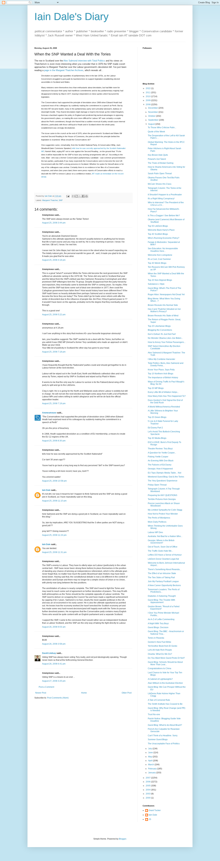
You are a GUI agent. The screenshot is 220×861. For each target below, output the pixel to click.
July (150, 748)
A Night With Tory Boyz (158, 623)
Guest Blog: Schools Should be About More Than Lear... (165, 663)
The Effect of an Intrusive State (162, 573)
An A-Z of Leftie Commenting (161, 619)
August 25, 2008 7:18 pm (53, 352)
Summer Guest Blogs (158, 739)
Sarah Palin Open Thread (160, 173)
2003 (148, 794)
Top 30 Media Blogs (157, 438)
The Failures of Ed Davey (159, 465)
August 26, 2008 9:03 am (53, 627)
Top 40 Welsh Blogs (157, 263)
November (153, 112)
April (150, 760)
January (152, 772)
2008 (148, 104)
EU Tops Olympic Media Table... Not (164, 473)
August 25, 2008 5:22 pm (53, 314)
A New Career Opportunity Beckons (164, 585)
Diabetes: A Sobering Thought (162, 596)
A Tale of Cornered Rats (159, 700)
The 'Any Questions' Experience (162, 480)
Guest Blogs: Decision (158, 627)
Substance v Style (156, 284)
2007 (148, 778)
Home (84, 693)
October (152, 116)
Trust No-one (154, 714)
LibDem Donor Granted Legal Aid (163, 559)
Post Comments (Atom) (58, 698)
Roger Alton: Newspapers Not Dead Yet (166, 294)
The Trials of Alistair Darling (160, 163)
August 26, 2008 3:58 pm (53, 644)
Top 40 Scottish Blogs (158, 234)
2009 (148, 100)
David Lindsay (49, 653)
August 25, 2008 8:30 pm (53, 441)
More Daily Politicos (157, 522)
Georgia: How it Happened (160, 468)
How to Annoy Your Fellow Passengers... (166, 342)
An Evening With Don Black (160, 460)
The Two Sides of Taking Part (161, 577)
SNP (61, 200)
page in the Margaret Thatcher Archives (63, 70)
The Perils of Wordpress (159, 518)
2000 (148, 798)
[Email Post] (67, 196)
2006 (148, 782)
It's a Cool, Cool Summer (159, 259)
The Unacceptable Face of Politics (164, 743)
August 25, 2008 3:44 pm (53, 223)
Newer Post (40, 693)
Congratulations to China (159, 668)
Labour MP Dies (155, 532)
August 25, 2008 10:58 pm (54, 481)
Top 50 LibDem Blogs (158, 226)
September (153, 120)
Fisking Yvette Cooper (158, 456)
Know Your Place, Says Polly (161, 369)
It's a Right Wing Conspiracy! (161, 198)
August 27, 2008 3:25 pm (53, 681)
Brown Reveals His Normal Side (163, 305)
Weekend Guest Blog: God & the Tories (166, 477)
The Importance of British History (163, 377)
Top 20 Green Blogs (157, 417)
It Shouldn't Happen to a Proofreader (165, 194)
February (152, 768)
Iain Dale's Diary (71, 16)
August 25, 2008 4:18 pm (53, 260)
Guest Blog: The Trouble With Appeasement (161, 601)
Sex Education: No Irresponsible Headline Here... (163, 249)
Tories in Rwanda (156, 638)
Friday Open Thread (157, 485)
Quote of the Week (156, 131)
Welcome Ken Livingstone (160, 255)
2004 (148, 790)
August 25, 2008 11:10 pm (54, 501)
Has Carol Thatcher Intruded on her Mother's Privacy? (164, 310)
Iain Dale (46, 490)
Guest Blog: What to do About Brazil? (165, 725)
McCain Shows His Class (159, 184)
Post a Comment (46, 687)
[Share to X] (80, 196)
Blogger (122, 839)
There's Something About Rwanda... (164, 569)
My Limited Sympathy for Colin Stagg (165, 510)
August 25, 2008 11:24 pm (54, 535)
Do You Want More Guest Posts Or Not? (166, 658)
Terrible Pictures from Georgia (162, 499)
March (151, 764)
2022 (148, 88)
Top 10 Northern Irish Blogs (160, 373)
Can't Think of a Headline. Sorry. (163, 735)
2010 (148, 96)
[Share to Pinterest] (86, 196)
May (150, 756)
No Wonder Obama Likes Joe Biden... (165, 338)
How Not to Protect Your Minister (163, 514)
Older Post (126, 693)
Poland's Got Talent (157, 159)
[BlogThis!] (76, 196)
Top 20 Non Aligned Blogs (160, 280)
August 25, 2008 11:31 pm (54, 552)
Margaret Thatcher (50, 200)
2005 (148, 785)
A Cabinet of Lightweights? (160, 679)
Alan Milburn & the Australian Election (165, 683)
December (153, 108)
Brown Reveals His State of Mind (163, 315)
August (151, 124)
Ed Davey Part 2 (155, 427)
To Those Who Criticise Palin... (162, 127)
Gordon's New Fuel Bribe (159, 642)
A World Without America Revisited (164, 407)
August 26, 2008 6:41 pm (53, 664)
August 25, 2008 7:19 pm (53, 403)
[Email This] (73, 196)
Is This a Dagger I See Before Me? (164, 215)
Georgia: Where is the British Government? (161, 541)
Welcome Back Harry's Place (161, 230)
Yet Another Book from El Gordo (162, 646)
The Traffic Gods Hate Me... (160, 551)
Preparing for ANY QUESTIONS (162, 495)
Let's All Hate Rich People (160, 650)
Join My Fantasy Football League (163, 581)
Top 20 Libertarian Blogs (159, 326)
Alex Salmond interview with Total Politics (84, 60)
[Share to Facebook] (83, 196)
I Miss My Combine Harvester (161, 359)
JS (150, 819)
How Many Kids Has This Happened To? (167, 396)
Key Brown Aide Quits (158, 155)
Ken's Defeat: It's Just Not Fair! (162, 334)
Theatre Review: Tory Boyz (160, 448)
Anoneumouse (49, 413)
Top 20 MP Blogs (156, 388)
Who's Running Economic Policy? (163, 238)
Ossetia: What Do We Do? (160, 654)
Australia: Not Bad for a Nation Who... (165, 536)
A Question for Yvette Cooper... (162, 453)
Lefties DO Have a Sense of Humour (165, 555)
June (150, 752)
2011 (148, 92)
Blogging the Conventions (160, 330)
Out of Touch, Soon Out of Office (162, 547)
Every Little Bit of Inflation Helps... (163, 392)
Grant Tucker (155, 810)
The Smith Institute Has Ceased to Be (165, 704)
